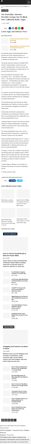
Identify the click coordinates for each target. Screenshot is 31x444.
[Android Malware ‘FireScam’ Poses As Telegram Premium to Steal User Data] (5, 48)
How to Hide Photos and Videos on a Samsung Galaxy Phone (19, 409)
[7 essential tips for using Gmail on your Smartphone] (6, 393)
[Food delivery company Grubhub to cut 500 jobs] (6, 274)
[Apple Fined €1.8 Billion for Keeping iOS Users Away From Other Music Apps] (23, 193)
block (6, 177)
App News (5, 10)
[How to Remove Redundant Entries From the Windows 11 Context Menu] (6, 369)
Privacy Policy (4, 428)
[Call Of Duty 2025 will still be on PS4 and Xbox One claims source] (6, 281)
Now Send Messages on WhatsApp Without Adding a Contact (20, 377)
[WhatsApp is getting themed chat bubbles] (7, 193)
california (10, 177)
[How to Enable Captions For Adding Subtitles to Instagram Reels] (6, 400)
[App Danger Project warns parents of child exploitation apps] (23, 212)
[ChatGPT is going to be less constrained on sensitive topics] (6, 290)
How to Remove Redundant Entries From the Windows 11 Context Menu (19, 368)
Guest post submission (7, 425)
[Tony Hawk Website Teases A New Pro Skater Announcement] (6, 307)
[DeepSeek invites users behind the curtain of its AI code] (6, 315)
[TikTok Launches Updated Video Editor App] (5, 41)
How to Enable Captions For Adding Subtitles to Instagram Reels (20, 400)
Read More (25, 442)
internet (20, 177)
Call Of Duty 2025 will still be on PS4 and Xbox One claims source (20, 281)
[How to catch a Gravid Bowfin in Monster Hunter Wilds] (15, 244)
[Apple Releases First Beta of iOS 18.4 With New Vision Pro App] (6, 298)
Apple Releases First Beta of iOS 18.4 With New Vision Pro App (20, 298)
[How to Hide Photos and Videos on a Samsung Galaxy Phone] (6, 409)
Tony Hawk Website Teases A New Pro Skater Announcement (19, 306)
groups (15, 177)
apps (3, 177)
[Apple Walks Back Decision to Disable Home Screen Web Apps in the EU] (8, 213)
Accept (19, 442)
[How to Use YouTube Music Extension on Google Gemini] (6, 386)
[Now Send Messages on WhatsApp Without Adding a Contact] (6, 377)
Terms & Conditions (20, 425)
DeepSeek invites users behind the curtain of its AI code (19, 315)
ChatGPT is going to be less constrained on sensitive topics (18, 289)
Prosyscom (10, 435)
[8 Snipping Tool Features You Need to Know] (15, 337)
